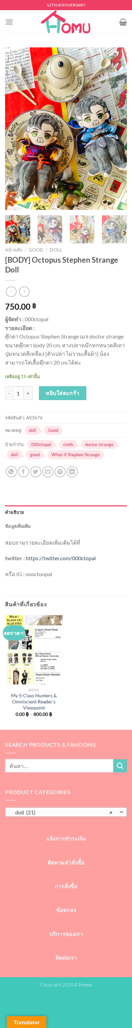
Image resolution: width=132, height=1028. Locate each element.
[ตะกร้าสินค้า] (123, 22)
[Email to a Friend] (47, 471)
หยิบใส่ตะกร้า (63, 393)
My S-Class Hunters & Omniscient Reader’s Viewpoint (34, 701)
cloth (68, 444)
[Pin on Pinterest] (60, 471)
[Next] (116, 128)
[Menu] (9, 22)
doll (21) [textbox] (62, 812)
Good (36, 250)
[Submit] (120, 765)
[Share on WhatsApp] (11, 471)
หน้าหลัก (13, 250)
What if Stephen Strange (75, 454)
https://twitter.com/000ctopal (61, 558)
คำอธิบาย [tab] (14, 512)
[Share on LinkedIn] (72, 471)
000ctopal (41, 444)
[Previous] (16, 128)
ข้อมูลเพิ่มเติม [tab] (18, 526)
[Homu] (66, 22)
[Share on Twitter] (35, 471)
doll (56, 250)
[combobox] (66, 812)
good (35, 454)
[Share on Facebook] (23, 471)
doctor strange (99, 444)
